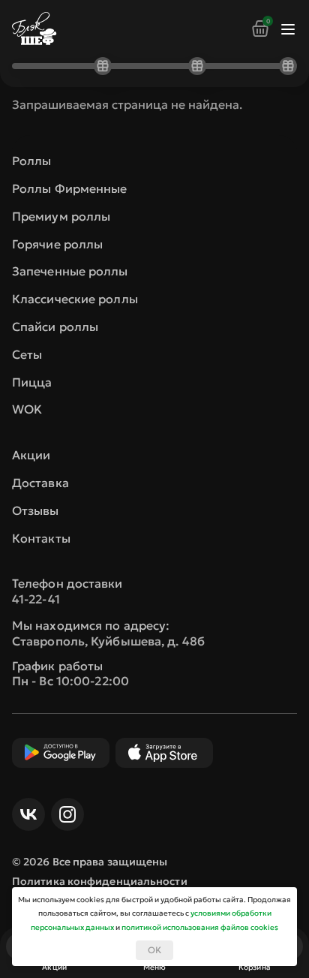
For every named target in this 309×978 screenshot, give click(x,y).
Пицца (32, 382)
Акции (31, 454)
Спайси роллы (55, 326)
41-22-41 (36, 598)
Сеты (27, 354)
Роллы (32, 160)
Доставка (40, 482)
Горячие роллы (57, 243)
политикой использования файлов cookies (200, 927)
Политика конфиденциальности (100, 881)
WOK (27, 409)
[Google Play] (61, 753)
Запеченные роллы (70, 270)
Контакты (41, 538)
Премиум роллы (61, 216)
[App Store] (164, 753)
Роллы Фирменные (70, 188)
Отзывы (35, 510)
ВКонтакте (28, 814)
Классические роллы (75, 298)
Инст (67, 814)
